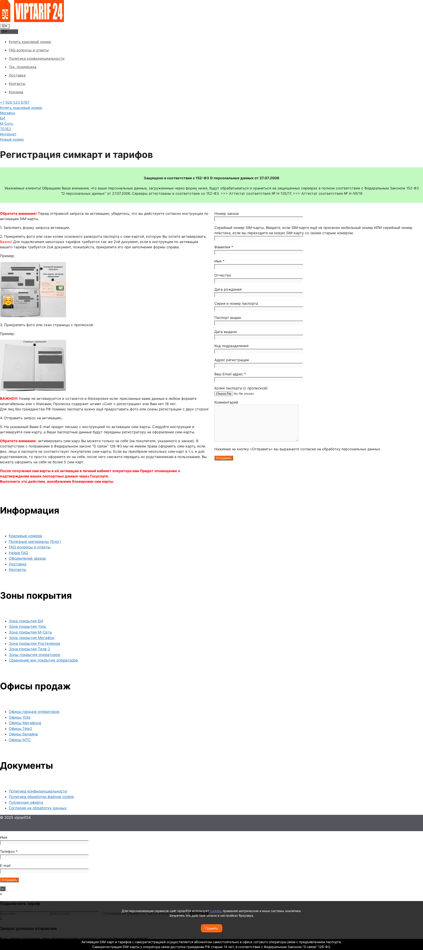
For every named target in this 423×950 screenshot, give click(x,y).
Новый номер (12, 139)
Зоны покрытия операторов (34, 655)
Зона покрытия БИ (26, 621)
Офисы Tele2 (20, 728)
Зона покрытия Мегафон (31, 638)
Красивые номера (25, 536)
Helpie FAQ (18, 553)
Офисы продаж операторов (34, 711)
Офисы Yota (19, 717)
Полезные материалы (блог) (35, 541)
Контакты (17, 83)
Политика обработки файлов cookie (41, 797)
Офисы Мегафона (25, 723)
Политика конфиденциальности (37, 58)
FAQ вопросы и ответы (29, 50)
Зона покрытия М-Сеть (30, 632)
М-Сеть (6, 123)
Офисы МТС (20, 740)
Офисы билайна (23, 734)
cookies (215, 911)
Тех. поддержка (22, 67)
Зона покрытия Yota (27, 626)
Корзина (16, 92)
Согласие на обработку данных (38, 808)
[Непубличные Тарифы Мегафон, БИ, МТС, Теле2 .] (32, 21)
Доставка (17, 75)
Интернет (8, 134)
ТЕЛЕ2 (5, 129)
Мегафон (7, 113)
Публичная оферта (26, 802)
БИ (2, 118)
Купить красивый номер (30, 41)
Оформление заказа (27, 558)
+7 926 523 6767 (14, 102)
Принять (211, 928)
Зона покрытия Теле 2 (29, 649)
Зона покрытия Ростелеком (34, 643)
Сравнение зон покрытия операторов (43, 660)
